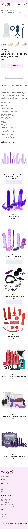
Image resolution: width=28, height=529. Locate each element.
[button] (25, 15)
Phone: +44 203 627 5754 (7, 504)
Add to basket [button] (14, 182)
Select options (14, 222)
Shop (2, 10)
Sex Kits (12, 10)
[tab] (4, 85)
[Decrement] (2, 66)
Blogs (2, 489)
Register (3, 485)
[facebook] (1, 479)
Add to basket (15, 65)
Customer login (4, 487)
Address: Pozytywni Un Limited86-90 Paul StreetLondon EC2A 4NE (6, 500)
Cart (2, 512)
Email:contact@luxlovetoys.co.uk (9, 506)
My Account (3, 514)
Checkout (3, 516)
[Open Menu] (19, 4)
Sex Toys (7, 10)
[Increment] (4, 66)
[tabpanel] (14, 113)
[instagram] (4, 479)
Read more (14, 342)
